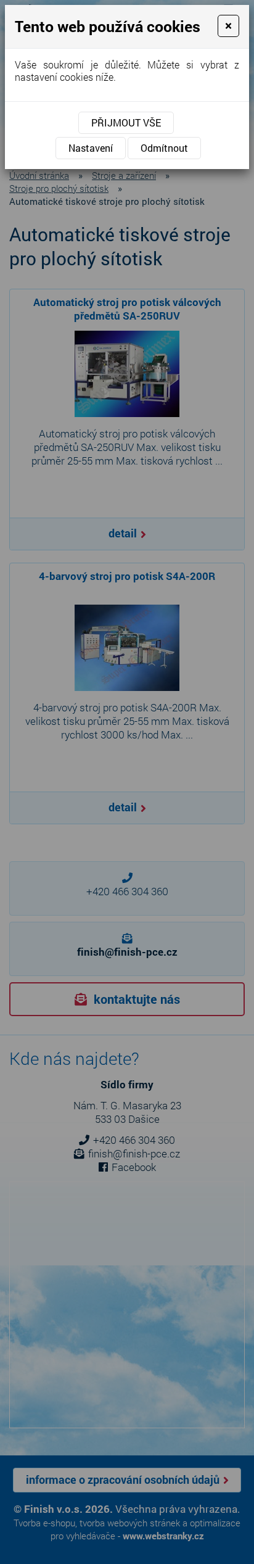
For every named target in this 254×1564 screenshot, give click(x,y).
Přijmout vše (126, 122)
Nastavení (90, 147)
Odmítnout (164, 147)
